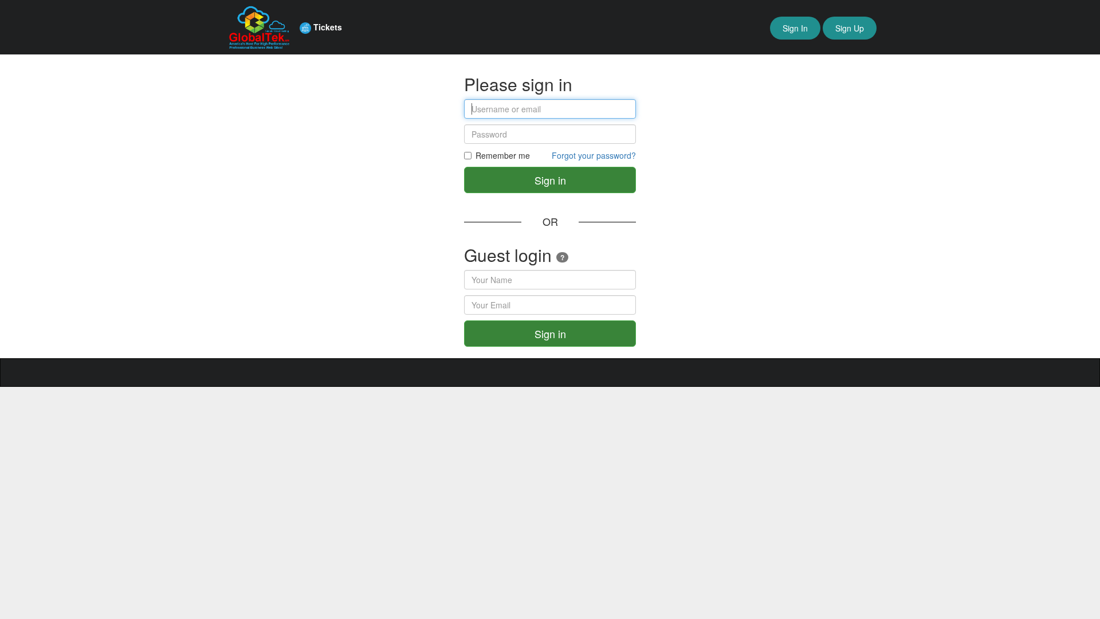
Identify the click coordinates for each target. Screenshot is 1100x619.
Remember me (503, 155)
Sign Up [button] (849, 28)
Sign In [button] (795, 28)
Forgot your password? (594, 155)
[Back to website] (256, 26)
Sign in (550, 180)
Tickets (326, 27)
